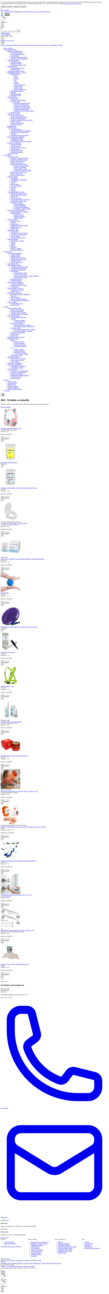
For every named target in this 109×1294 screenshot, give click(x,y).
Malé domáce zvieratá (17, 355)
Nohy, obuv (7, 155)
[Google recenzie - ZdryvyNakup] (56, 1263)
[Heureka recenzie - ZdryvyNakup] (9, 1263)
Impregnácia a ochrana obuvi (18, 234)
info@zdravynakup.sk (10, 1243)
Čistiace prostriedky (19, 320)
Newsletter (34, 1256)
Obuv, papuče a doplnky (17, 360)
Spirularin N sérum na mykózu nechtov (11, 722)
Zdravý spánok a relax (17, 262)
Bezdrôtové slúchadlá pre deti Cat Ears (11, 428)
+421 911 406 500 (6, 34)
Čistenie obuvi (15, 231)
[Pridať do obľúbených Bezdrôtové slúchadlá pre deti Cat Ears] (2, 440)
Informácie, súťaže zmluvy (65, 1249)
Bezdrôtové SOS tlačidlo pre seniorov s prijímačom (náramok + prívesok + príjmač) (23, 827)
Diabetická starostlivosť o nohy (19, 159)
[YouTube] (18, 1246)
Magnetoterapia (11, 126)
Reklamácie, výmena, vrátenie (39, 1243)
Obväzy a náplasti (16, 146)
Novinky (3, 45)
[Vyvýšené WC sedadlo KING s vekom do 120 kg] (10, 520)
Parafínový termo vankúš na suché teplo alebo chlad (15, 964)
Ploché (13, 245)
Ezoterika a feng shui (16, 279)
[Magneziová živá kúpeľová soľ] (10, 461)
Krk (15, 80)
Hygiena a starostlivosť (17, 323)
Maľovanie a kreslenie (17, 374)
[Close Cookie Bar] (1, 8)
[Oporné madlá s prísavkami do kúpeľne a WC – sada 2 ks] (10, 893)
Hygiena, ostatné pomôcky (18, 118)
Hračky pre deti (15, 378)
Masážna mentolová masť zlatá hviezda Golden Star (15, 756)
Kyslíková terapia (12, 127)
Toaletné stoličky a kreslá (17, 68)
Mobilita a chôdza (12, 97)
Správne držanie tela (19, 85)
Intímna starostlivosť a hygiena (22, 325)
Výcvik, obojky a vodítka (21, 354)
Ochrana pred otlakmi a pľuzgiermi (20, 199)
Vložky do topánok (12, 176)
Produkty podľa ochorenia (20, 45)
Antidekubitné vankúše (17, 140)
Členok (16, 77)
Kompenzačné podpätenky (21, 207)
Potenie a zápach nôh (16, 173)
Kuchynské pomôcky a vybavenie (23, 331)
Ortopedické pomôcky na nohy (15, 192)
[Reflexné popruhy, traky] (10, 684)
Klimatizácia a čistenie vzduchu (15, 337)
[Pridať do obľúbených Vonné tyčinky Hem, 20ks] (2, 664)
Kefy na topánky (15, 236)
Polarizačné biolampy (16, 52)
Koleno (16, 78)
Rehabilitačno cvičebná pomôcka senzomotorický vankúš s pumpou (19, 627)
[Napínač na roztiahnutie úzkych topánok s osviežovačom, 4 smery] (10, 859)
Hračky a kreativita (12, 369)
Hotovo (3, 1271)
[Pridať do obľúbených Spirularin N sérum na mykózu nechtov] (2, 734)
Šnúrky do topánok (12, 239)
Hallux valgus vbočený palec (18, 195)
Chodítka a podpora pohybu (18, 100)
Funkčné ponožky (16, 213)
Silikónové (14, 247)
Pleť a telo (13, 296)
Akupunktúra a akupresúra (18, 270)
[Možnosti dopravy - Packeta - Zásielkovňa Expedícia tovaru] (20, 1260)
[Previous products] (1, 978)
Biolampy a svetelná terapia (14, 51)
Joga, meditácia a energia (14, 265)
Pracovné (13, 187)
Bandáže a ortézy (15, 74)
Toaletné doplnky (15, 69)
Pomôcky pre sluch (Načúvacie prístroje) (22, 120)
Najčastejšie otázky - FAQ (65, 1251)
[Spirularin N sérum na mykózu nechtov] (10, 718)
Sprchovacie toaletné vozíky (18, 65)
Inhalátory (13, 133)
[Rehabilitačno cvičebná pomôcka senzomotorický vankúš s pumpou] (10, 625)
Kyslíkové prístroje (16, 129)
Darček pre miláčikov (13, 387)
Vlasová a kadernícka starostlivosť (20, 300)
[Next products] (3, 978)
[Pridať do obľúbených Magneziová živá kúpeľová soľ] (2, 466)
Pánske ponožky (18, 218)
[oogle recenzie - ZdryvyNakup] (41, 1263)
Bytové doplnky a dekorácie (18, 317)
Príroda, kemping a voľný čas (15, 288)
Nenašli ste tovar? (44, 45)
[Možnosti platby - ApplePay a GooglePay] (26, 1266)
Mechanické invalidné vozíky (22, 103)
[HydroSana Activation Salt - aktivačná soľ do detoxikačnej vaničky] (10, 486)
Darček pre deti (11, 384)
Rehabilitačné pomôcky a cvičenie (16, 72)
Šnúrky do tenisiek (16, 248)
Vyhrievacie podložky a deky (19, 259)
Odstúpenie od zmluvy (64, 1245)
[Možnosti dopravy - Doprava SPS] (36, 1260)
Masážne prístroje (15, 254)
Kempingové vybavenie (17, 289)
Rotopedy (13, 92)
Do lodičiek (14, 181)
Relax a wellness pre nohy (18, 175)
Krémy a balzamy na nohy (18, 161)
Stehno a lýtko (18, 86)
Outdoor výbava (15, 291)
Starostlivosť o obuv (12, 230)
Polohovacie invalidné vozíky (22, 106)
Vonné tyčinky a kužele (20, 277)
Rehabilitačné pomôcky (17, 91)
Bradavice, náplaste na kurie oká (19, 158)
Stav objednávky (53, 45)
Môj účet (60, 1242)
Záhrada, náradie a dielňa (14, 308)
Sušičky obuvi (15, 228)
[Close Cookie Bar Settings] (1, 1270)
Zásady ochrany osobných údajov (72, 3)
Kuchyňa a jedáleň (16, 328)
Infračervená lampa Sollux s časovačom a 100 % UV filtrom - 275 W (19, 791)
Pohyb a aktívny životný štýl (15, 282)
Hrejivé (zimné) (15, 184)
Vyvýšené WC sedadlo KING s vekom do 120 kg (14, 523)
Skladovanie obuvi (16, 227)
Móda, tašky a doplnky (13, 357)
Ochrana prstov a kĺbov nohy (19, 201)
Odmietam (16, 6)
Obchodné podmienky (64, 1243)
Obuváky (13, 222)
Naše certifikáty (89, 1243)
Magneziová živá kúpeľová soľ (9, 462)
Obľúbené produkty (36, 1254)
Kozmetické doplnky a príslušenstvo (20, 294)
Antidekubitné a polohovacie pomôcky (21, 141)
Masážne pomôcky (16, 256)
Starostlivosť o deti (12, 153)
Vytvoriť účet (10, 40)
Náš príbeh (88, 1245)
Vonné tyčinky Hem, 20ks (8, 652)
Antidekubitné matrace (17, 138)
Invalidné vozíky (15, 101)
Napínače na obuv (16, 221)
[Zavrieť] (2, 1288)
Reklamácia (35, 45)
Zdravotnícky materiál (17, 150)
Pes (12, 348)
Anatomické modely (16, 144)
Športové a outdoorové (17, 250)
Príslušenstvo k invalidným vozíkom (24, 111)
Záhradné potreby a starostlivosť (19, 314)
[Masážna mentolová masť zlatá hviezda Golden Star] (10, 754)
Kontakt (60, 45)
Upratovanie (14, 335)
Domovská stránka (6, 407)
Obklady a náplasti (16, 121)
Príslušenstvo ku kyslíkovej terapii (20, 132)
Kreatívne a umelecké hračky (19, 372)
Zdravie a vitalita (12, 302)
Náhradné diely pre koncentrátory (20, 135)
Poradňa (30, 45)
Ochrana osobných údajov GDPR (67, 1246)
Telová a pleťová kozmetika (18, 299)
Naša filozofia (88, 1246)
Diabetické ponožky (19, 216)
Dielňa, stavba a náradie (17, 309)
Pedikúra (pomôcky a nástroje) (19, 164)
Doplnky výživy (15, 305)
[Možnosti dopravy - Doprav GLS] (5, 1260)
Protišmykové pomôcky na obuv (19, 225)
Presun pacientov (15, 112)
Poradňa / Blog (62, 1253)
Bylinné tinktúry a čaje (17, 303)
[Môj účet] (2, 38)
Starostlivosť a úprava (20, 346)
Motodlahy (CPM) (16, 95)
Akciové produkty (36, 1253)
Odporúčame (9, 45)
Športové (13, 190)
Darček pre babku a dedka (14, 389)
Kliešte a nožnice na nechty (21, 166)
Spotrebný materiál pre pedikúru (23, 170)
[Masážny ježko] (10, 591)
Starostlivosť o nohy (12, 156)
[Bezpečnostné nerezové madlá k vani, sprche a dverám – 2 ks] (10, 927)
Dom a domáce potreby (13, 315)
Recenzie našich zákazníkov (92, 1248)
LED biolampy (15, 56)
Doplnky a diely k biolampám (19, 59)
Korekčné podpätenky (20, 205)
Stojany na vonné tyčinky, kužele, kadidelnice (26, 276)
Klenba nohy (14, 196)
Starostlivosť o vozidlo (17, 367)
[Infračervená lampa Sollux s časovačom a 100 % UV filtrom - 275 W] (10, 788)
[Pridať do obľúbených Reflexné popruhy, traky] (2, 698)
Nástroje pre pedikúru (20, 167)
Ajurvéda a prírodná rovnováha (19, 267)
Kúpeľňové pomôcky (13, 60)
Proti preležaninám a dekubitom (16, 137)
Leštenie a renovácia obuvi (18, 237)
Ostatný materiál (15, 149)
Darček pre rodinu (12, 386)
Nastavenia (23, 6)
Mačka (13, 340)
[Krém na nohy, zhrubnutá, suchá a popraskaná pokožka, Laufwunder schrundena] (10, 556)
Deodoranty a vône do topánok (19, 233)
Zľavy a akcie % (8, 48)
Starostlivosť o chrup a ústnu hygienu (24, 326)
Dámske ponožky (19, 215)
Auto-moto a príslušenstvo (14, 364)
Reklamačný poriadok (37, 1245)
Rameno (16, 83)
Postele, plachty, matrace (17, 123)
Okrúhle (13, 244)
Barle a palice (14, 98)
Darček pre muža (12, 383)
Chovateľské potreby (13, 338)
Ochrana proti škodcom (17, 311)
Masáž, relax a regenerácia (14, 253)
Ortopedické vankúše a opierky (15, 71)
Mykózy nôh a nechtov (17, 163)
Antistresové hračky (16, 377)
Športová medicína (16, 94)
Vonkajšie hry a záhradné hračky (19, 371)
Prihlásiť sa (4, 40)
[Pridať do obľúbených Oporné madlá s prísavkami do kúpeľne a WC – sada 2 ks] (2, 907)
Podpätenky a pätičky (16, 202)
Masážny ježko (5, 593)
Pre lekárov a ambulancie (14, 143)
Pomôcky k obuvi (12, 219)
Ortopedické (14, 178)
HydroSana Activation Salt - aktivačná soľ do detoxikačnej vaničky (19, 488)
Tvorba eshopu (7, 1268)
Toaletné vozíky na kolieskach (22, 107)
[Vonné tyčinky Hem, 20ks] (10, 651)
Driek (15, 75)
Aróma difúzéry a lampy (20, 273)
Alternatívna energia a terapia (19, 268)
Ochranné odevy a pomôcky (18, 147)
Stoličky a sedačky (16, 62)
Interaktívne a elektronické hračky (20, 375)
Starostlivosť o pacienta (13, 114)
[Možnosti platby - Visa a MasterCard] (9, 1266)
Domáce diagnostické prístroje (19, 117)
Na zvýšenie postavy (16, 185)
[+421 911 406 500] (5, 33)
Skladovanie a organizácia (18, 332)
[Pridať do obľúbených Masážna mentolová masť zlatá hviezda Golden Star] (2, 768)
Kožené (13, 242)
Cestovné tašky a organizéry (18, 358)
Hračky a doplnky (19, 341)
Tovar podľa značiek (36, 1251)
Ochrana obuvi (15, 224)
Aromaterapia (14, 271)
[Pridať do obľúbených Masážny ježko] (2, 605)
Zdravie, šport (8, 251)
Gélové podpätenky (19, 204)
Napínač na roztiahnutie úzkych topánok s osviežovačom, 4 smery (18, 861)
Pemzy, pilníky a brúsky (20, 169)
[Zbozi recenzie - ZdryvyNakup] (25, 1263)
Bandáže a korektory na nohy (19, 193)
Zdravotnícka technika (17, 152)
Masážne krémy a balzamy (18, 257)
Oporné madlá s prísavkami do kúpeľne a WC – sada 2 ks (16, 895)
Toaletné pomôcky (12, 66)
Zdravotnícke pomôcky (10, 49)
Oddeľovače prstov (16, 198)
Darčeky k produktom (37, 1249)
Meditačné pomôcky (16, 280)
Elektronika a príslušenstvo (14, 363)
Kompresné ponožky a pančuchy (20, 211)
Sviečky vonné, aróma (20, 274)
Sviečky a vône (15, 334)
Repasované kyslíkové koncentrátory (21, 130)
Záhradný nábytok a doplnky (18, 312)
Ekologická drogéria (19, 322)
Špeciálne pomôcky (16, 124)
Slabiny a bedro (18, 88)
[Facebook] (4, 1246)
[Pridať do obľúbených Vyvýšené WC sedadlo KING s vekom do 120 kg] (2, 535)
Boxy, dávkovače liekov (17, 115)
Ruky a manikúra (15, 297)
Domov (6, 306)
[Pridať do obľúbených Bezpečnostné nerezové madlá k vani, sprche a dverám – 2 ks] (2, 942)
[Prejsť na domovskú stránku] (5, 15)
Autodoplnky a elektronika (18, 366)
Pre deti (13, 189)
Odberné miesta (35, 1246)
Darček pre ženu (11, 381)
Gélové (13, 182)
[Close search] (2, 24)
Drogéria (13, 319)
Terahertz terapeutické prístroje (19, 57)
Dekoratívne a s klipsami (17, 241)
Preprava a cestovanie (20, 345)
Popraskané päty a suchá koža (19, 172)
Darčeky (6, 380)
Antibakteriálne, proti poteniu (19, 179)
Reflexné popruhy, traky (7, 686)
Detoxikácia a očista (12, 263)
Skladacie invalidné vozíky (21, 104)
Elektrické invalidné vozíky (21, 109)
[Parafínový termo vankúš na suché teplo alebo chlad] (10, 962)
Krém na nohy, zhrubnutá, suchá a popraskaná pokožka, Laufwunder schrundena (22, 559)
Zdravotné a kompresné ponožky (16, 210)
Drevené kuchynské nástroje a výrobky (24, 329)
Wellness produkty (16, 260)
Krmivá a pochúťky (19, 343)
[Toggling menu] (3, 395)
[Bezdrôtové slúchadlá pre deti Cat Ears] (10, 427)
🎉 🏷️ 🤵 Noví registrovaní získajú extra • (26, 11)
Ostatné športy (15, 286)
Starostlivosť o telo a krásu (14, 293)
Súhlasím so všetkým (6, 6)
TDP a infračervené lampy (18, 54)
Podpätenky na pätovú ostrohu (22, 208)
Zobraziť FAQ (5, 1237)
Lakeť (16, 81)
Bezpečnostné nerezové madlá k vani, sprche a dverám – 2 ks (17, 930)
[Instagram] (11, 1246)
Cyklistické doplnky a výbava (19, 285)
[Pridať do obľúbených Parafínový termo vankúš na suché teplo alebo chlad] (2, 976)
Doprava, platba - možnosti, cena (40, 1242)
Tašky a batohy (15, 361)
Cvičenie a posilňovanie (17, 283)
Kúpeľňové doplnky (16, 63)
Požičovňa (7, 390)
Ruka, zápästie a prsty (20, 89)
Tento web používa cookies (65, 1248)
